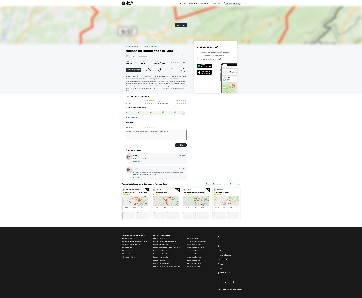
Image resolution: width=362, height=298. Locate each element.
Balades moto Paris (159, 260)
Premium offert (216, 3)
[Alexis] (128, 170)
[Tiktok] (233, 282)
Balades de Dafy (127, 238)
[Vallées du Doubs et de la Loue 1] (131, 113)
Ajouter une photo (131, 117)
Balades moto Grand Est (160, 257)
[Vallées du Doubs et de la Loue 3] (155, 113)
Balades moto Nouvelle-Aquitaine (163, 254)
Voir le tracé (181, 25)
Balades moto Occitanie (160, 244)
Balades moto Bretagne (193, 263)
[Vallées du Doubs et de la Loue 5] (179, 113)
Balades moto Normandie (194, 250)
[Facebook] (218, 282)
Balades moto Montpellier (161, 263)
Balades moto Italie (192, 238)
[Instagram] (225, 282)
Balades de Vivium (127, 250)
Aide (219, 237)
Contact (221, 241)
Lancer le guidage (133, 70)
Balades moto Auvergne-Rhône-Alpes (165, 241)
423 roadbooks (143, 56)
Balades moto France (160, 238)
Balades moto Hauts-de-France (196, 241)
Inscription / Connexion (232, 3)
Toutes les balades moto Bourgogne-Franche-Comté (223, 184)
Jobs (220, 269)
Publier (181, 145)
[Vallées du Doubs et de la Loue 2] (143, 113)
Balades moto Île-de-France (195, 247)
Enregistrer (149, 71)
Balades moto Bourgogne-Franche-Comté (166, 266)
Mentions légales (224, 255)
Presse (220, 264)
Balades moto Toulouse (193, 244)
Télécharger (172, 71)
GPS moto (183, 3)
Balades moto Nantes (193, 260)
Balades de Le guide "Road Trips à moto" (134, 241)
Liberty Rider (133, 56)
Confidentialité (223, 260)
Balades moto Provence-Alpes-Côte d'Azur (166, 247)
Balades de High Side (128, 257)
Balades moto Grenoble (160, 250)
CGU (219, 250)
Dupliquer (160, 71)
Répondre (136, 161)
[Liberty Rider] (127, 56)
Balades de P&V (127, 247)
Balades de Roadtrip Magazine (131, 244)
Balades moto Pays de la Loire (195, 254)
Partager (183, 71)
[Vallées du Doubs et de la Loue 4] (167, 113)
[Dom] (128, 157)
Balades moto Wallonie (193, 266)
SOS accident (204, 3)
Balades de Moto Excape (129, 254)
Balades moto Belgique (193, 257)
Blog (219, 246)
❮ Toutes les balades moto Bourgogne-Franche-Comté (142, 46)
